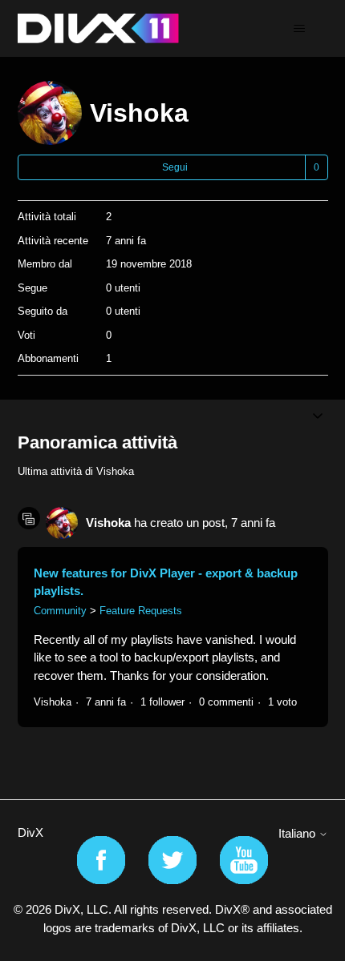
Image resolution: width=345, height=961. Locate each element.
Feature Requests (140, 611)
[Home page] (98, 28)
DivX (30, 832)
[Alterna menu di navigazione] (299, 29)
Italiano (298, 833)
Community (60, 611)
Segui (175, 167)
